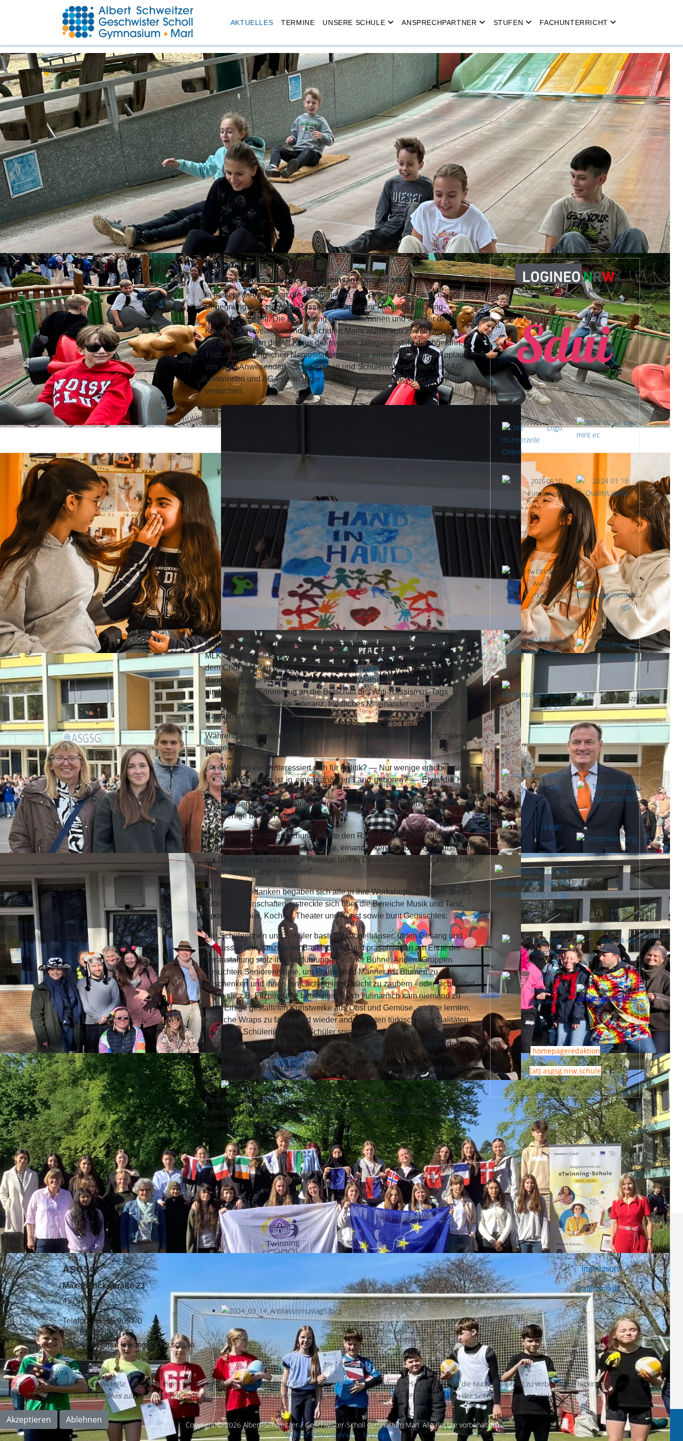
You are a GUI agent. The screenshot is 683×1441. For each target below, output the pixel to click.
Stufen (509, 22)
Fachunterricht (574, 22)
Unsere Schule (353, 22)
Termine (297, 22)
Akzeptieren (28, 1419)
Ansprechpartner (439, 22)
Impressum (601, 1268)
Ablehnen (84, 1419)
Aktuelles (251, 22)
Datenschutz (598, 1288)
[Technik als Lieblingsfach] (532, 837)
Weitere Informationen (319, 1435)
